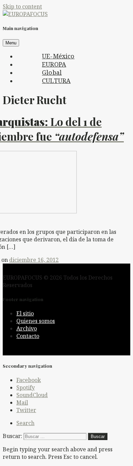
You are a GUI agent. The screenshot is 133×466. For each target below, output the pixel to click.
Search (25, 423)
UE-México (58, 56)
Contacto (27, 336)
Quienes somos (35, 321)
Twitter (26, 410)
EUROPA (54, 64)
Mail (22, 402)
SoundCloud (32, 395)
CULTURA (56, 80)
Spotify (25, 387)
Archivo (26, 328)
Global (52, 72)
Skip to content (22, 6)
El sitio (25, 313)
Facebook (28, 380)
